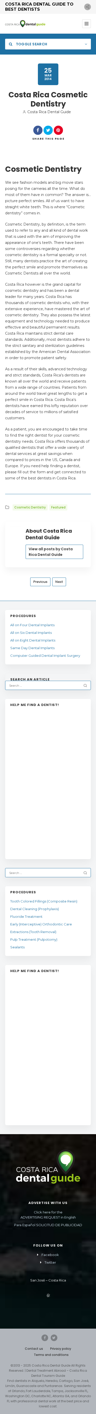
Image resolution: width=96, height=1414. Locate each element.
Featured (58, 507)
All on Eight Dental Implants (32, 640)
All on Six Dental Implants (31, 633)
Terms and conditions (51, 1355)
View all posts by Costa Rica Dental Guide (51, 551)
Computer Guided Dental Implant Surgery (45, 655)
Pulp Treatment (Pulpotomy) (33, 939)
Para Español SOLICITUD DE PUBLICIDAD (48, 1225)
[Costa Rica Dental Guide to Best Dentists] (25, 23)
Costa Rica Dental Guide (49, 112)
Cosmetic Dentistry (30, 507)
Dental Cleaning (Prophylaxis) (34, 909)
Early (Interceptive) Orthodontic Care (41, 924)
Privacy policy (60, 1348)
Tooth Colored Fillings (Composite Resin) (43, 901)
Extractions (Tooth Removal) (33, 932)
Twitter (50, 1262)
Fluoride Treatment (26, 916)
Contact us (34, 1348)
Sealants (17, 947)
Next (59, 581)
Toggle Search (31, 44)
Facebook (50, 1255)
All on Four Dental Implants (32, 625)
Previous (40, 581)
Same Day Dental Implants (32, 648)
